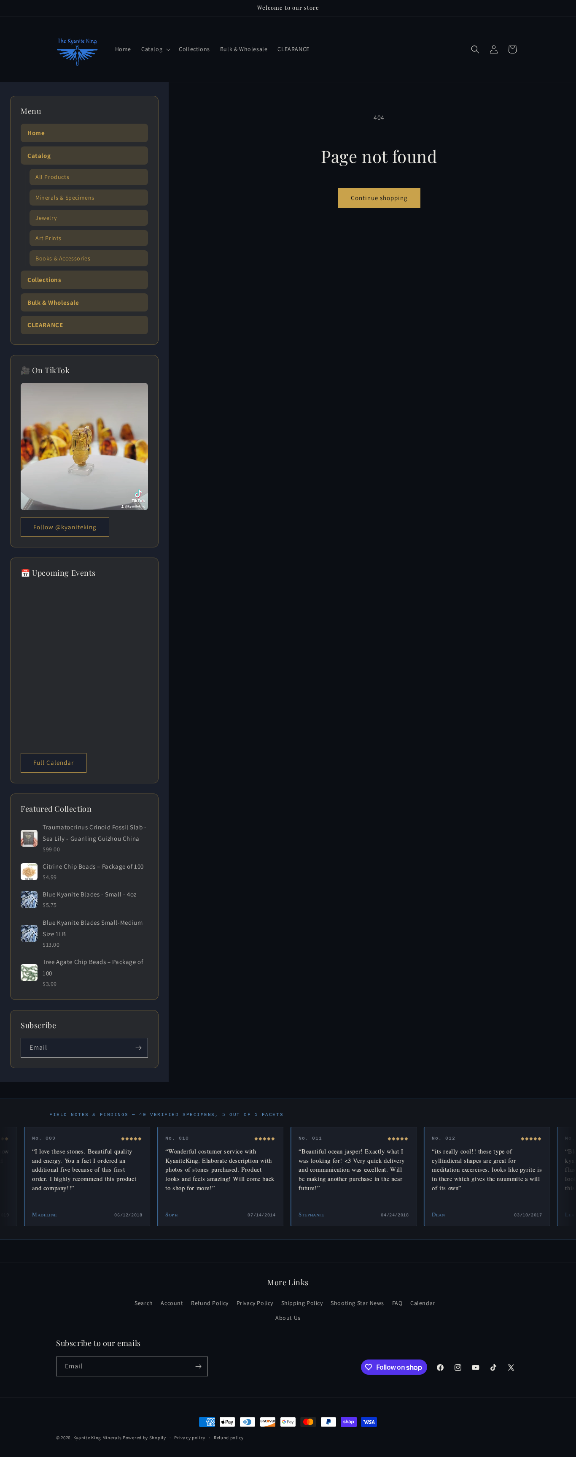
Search (144, 1303)
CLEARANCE (45, 325)
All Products (52, 177)
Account (172, 1303)
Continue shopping (379, 198)
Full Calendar (53, 762)
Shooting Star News (357, 1303)
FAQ (397, 1303)
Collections (44, 280)
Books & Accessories (62, 258)
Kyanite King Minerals (97, 1438)
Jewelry (46, 218)
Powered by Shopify (144, 1438)
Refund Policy (210, 1303)
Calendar (422, 1303)
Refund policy (229, 1438)
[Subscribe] (138, 1048)
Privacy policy (189, 1438)
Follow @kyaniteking (65, 527)
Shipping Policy (302, 1303)
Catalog (39, 156)
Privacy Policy (255, 1303)
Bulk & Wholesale (53, 302)
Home (36, 133)
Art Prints (48, 238)
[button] (155, 49)
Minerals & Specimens (64, 197)
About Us (288, 1318)
